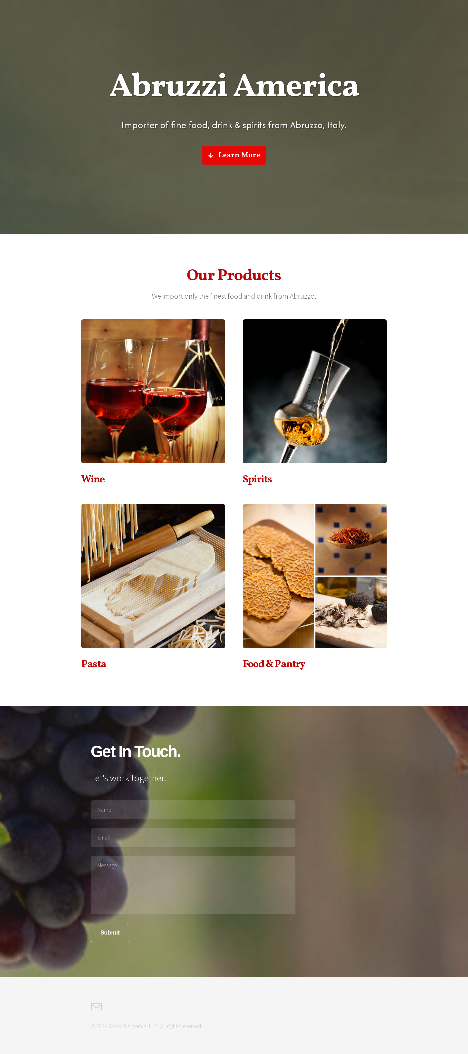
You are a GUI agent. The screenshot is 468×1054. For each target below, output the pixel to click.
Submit (109, 932)
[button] (234, 155)
